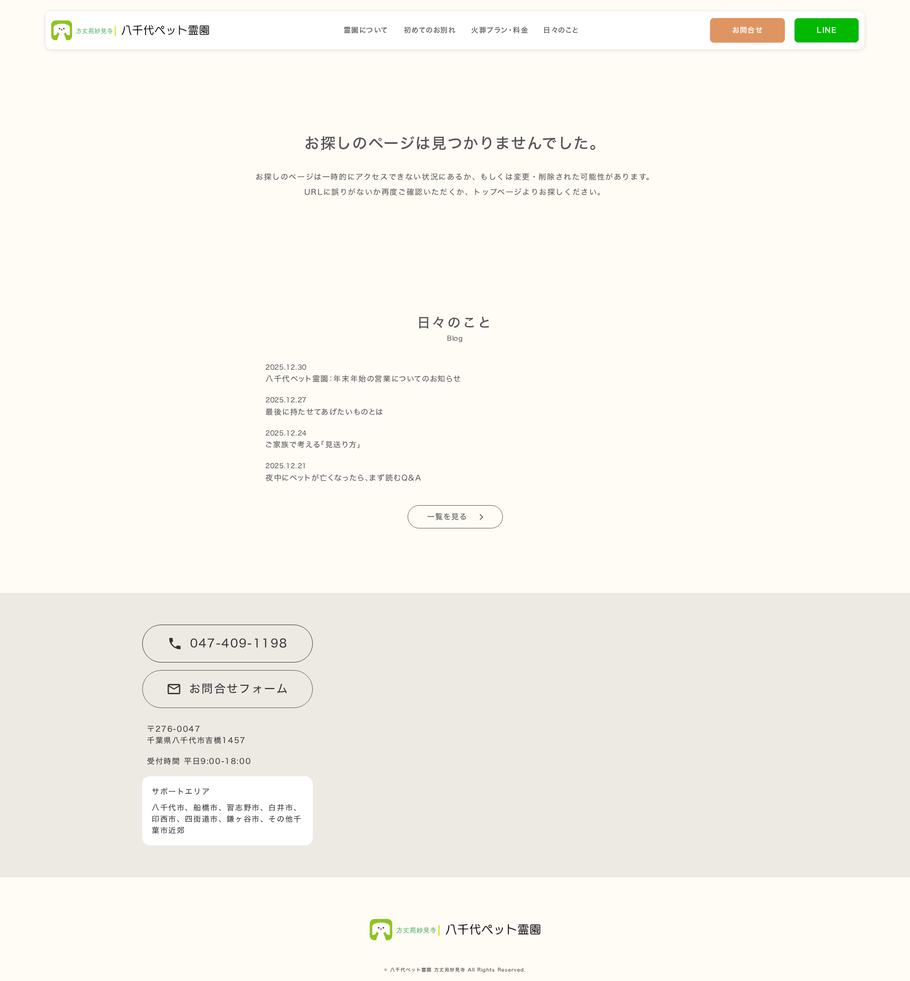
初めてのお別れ (430, 30)
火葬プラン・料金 (499, 30)
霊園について (366, 30)
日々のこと (561, 30)
